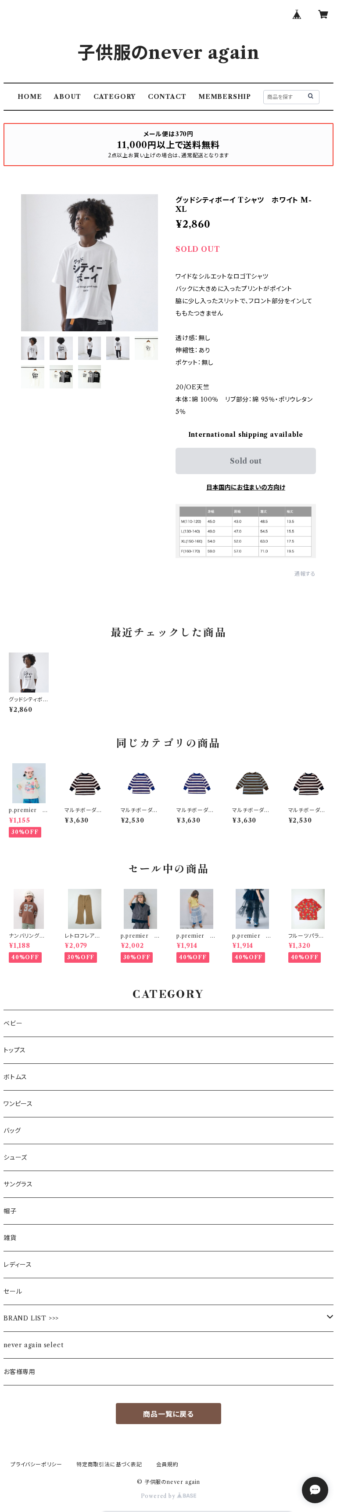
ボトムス (15, 1077)
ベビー (13, 1023)
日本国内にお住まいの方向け (245, 487)
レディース (18, 1265)
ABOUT (67, 97)
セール (13, 1291)
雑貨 (10, 1238)
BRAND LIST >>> (31, 1318)
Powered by (159, 1496)
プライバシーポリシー (36, 1464)
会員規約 (167, 1464)
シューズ (15, 1157)
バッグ (12, 1131)
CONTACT (167, 97)
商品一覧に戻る (168, 1414)
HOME (30, 97)
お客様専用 (20, 1372)
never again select (33, 1345)
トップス (15, 1050)
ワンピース (18, 1104)
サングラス (18, 1184)
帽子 (10, 1211)
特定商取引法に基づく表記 (109, 1464)
